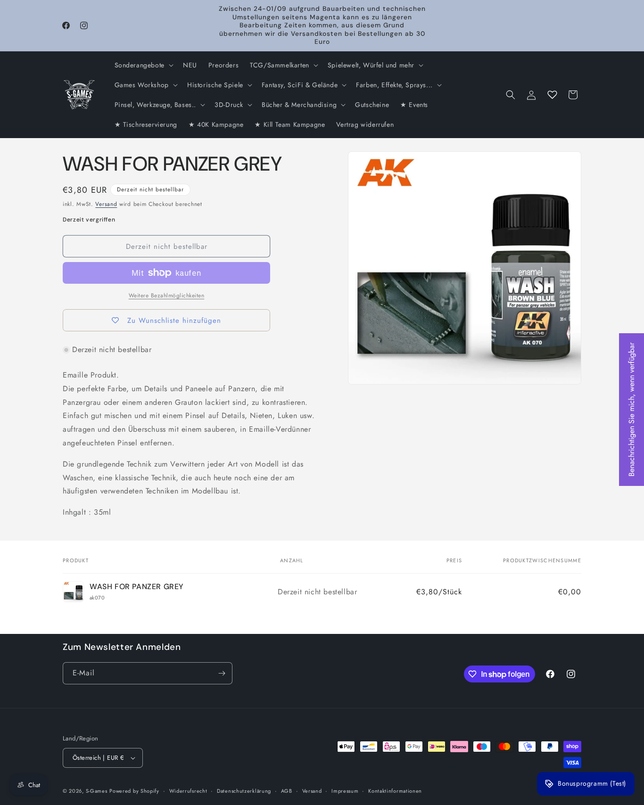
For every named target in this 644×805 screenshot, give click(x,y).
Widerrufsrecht (188, 791)
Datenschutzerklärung (244, 791)
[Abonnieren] (221, 673)
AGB (286, 791)
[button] (143, 65)
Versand (106, 204)
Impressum (344, 791)
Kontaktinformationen (395, 791)
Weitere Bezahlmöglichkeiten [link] (167, 295)
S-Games (96, 791)
